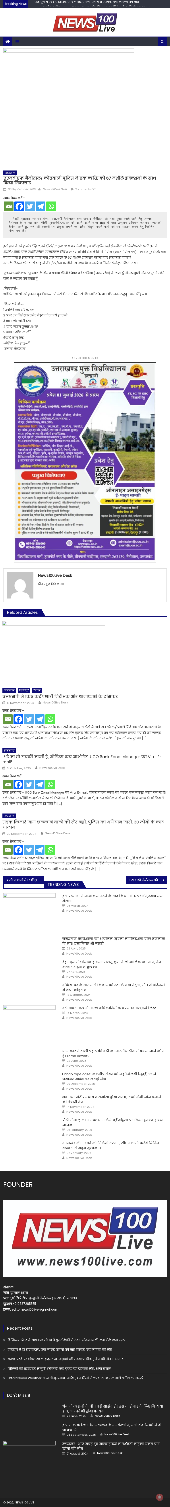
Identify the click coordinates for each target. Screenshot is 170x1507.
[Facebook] (19, 206)
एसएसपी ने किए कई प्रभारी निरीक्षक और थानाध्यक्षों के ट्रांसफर (60, 696)
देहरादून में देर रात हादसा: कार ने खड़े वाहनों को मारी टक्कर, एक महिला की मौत (60, 1349)
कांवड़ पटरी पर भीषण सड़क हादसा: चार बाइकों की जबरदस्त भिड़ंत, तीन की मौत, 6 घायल (92, 4)
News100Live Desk (55, 189)
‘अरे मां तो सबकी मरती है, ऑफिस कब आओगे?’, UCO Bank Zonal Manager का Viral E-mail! (82, 759)
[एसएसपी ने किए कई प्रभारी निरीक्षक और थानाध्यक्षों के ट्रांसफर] (84, 653)
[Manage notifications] (159, 1497)
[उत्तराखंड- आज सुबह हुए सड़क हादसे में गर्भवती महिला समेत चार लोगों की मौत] (29, 1459)
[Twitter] (30, 206)
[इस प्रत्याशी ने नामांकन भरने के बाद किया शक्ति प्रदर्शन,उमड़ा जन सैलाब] (29, 912)
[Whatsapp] (51, 206)
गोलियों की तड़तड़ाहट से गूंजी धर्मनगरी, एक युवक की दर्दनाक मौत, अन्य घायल (59, 1368)
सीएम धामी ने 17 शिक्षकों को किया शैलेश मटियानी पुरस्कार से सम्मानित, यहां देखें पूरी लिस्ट (26, 880)
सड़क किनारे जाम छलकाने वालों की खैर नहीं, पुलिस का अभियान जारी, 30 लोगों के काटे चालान (83, 824)
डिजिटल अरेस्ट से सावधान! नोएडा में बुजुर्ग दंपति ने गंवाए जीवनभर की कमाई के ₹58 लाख (66, 1340)
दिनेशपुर (24, 690)
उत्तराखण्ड (10, 173)
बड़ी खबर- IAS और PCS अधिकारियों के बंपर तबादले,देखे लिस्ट (109, 1008)
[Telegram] (40, 206)
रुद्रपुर (37, 690)
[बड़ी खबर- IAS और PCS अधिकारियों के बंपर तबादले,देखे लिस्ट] (29, 1024)
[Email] (9, 206)
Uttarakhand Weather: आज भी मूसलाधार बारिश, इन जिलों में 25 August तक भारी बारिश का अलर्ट (75, 1378)
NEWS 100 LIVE (24, 1502)
